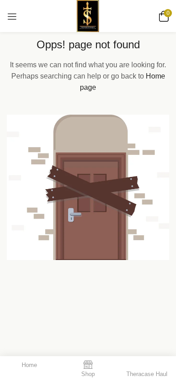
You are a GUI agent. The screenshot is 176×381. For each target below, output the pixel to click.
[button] (162, 16)
